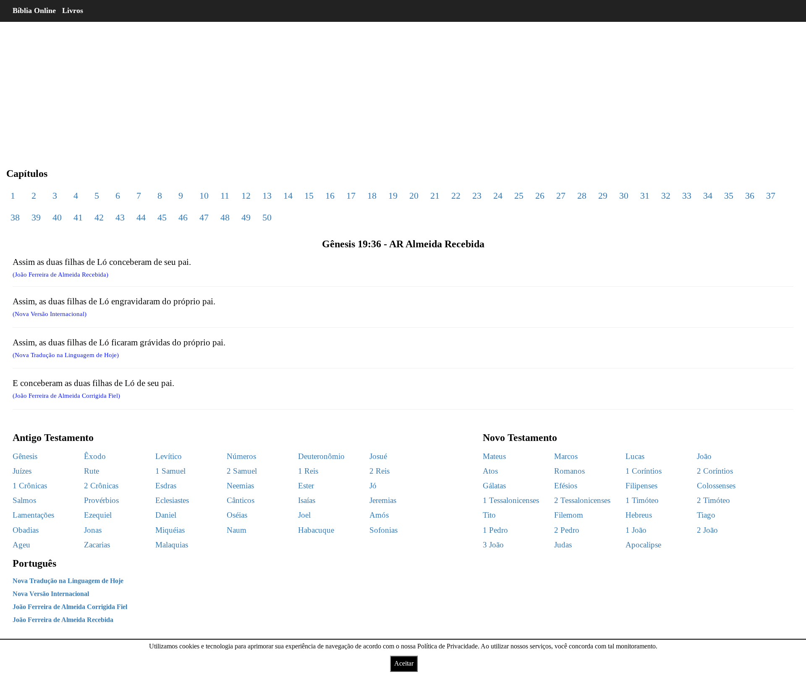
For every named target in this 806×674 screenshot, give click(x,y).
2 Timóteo (713, 500)
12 (246, 195)
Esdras (165, 485)
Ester (306, 485)
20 (414, 195)
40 (57, 217)
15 (309, 195)
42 (99, 217)
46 (183, 217)
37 (770, 195)
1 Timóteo (642, 500)
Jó (373, 485)
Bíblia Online (34, 10)
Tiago (706, 515)
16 (330, 195)
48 (225, 217)
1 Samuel (170, 471)
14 (288, 195)
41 (78, 217)
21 (435, 195)
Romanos (569, 471)
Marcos (566, 456)
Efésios (565, 485)
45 (162, 217)
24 (497, 195)
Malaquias (171, 544)
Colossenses (716, 485)
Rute (91, 471)
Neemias (240, 485)
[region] (403, 88)
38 (15, 217)
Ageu (21, 544)
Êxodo (95, 456)
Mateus (494, 456)
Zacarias (97, 544)
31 (644, 195)
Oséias (237, 515)
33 (686, 195)
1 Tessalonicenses (511, 500)
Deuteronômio (321, 456)
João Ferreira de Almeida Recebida (63, 619)
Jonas (93, 530)
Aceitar (403, 663)
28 (581, 195)
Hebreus (638, 515)
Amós (379, 515)
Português (34, 563)
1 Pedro (495, 530)
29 (602, 195)
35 (728, 195)
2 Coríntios (715, 471)
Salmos (24, 500)
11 (224, 195)
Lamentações (33, 515)
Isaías (306, 500)
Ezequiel (98, 515)
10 (204, 195)
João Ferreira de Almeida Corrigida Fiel (70, 606)
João (704, 456)
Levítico (168, 456)
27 (560, 195)
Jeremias (382, 500)
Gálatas (494, 485)
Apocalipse (643, 544)
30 (623, 195)
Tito (489, 515)
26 (539, 195)
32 (665, 195)
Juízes (22, 471)
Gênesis (25, 456)
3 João (493, 544)
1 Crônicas (30, 485)
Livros (72, 10)
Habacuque (316, 530)
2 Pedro (566, 530)
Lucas (634, 456)
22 (456, 195)
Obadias (26, 530)
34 (707, 195)
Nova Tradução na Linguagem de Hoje (68, 580)
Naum (236, 530)
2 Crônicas (101, 485)
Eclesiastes (172, 500)
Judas (563, 544)
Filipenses (641, 485)
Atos (490, 471)
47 (204, 217)
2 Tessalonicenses (582, 500)
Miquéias (170, 530)
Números (241, 456)
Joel (304, 515)
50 (267, 217)
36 (749, 195)
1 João (635, 530)
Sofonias (383, 530)
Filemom (568, 515)
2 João (707, 530)
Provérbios (101, 500)
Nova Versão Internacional (51, 593)
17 (351, 195)
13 (267, 195)
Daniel (165, 515)
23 (477, 195)
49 (246, 217)
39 (36, 217)
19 (393, 195)
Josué (378, 456)
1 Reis (308, 471)
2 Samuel (242, 471)
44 (141, 217)
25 (518, 195)
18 (372, 195)
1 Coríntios (643, 471)
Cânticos (240, 500)
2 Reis (379, 471)
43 (120, 217)
